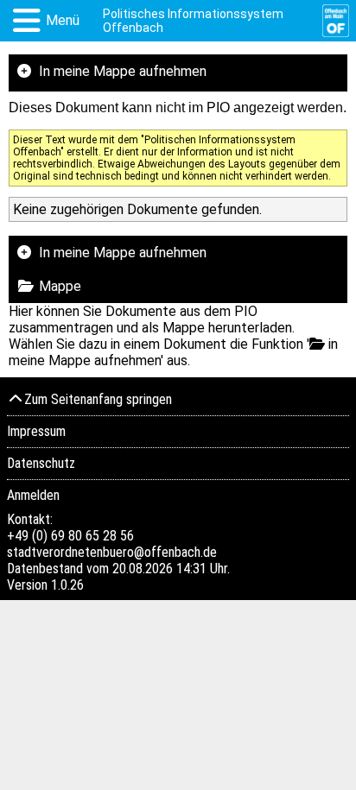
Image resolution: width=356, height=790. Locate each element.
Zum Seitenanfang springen (98, 399)
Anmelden (33, 495)
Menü (62, 20)
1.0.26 (67, 585)
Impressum (36, 431)
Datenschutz (41, 463)
